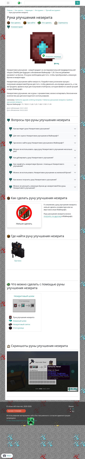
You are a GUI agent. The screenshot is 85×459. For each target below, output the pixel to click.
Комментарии (17, 27)
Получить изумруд (53, 56)
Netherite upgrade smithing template (28, 100)
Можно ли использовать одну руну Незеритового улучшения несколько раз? (42, 150)
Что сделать (47, 22)
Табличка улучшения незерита (54, 100)
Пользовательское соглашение (24, 420)
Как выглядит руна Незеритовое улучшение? (31, 128)
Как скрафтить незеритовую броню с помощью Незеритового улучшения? (38, 165)
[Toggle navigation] (8, 3)
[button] (12, 371)
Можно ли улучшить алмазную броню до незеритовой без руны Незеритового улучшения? (39, 187)
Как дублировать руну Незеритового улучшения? (33, 157)
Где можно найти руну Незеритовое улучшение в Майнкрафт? (38, 143)
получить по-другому (52, 216)
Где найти (31, 22)
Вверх (9, 456)
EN (73, 409)
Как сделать (16, 22)
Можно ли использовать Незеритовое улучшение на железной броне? (42, 172)
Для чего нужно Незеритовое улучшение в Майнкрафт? (36, 136)
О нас (8, 420)
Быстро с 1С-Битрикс (14, 411)
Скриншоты (63, 22)
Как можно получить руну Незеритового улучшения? (35, 179)
